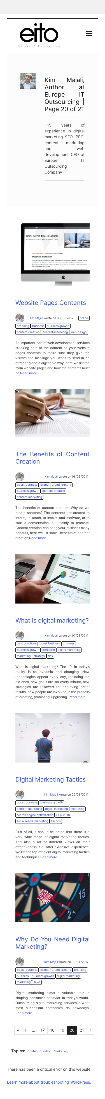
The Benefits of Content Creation (52, 457)
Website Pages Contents (50, 302)
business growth (58, 326)
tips (50, 656)
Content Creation (39, 1051)
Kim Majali (36, 318)
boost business (27, 485)
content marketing (55, 332)
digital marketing (69, 650)
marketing (24, 656)
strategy (39, 656)
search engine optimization (35, 815)
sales (37, 982)
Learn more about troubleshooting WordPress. (49, 1082)
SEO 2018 (63, 815)
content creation (28, 332)
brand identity (61, 485)
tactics (55, 821)
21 (82, 1030)
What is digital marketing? (52, 620)
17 (43, 1030)
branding (23, 326)
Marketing (60, 1051)
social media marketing (32, 821)
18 (52, 1030)
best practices (26, 643)
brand (84, 318)
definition (48, 650)
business (38, 326)
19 (62, 1030)
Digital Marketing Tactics (50, 779)
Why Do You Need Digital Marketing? (52, 943)
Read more (28, 373)
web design (79, 332)
